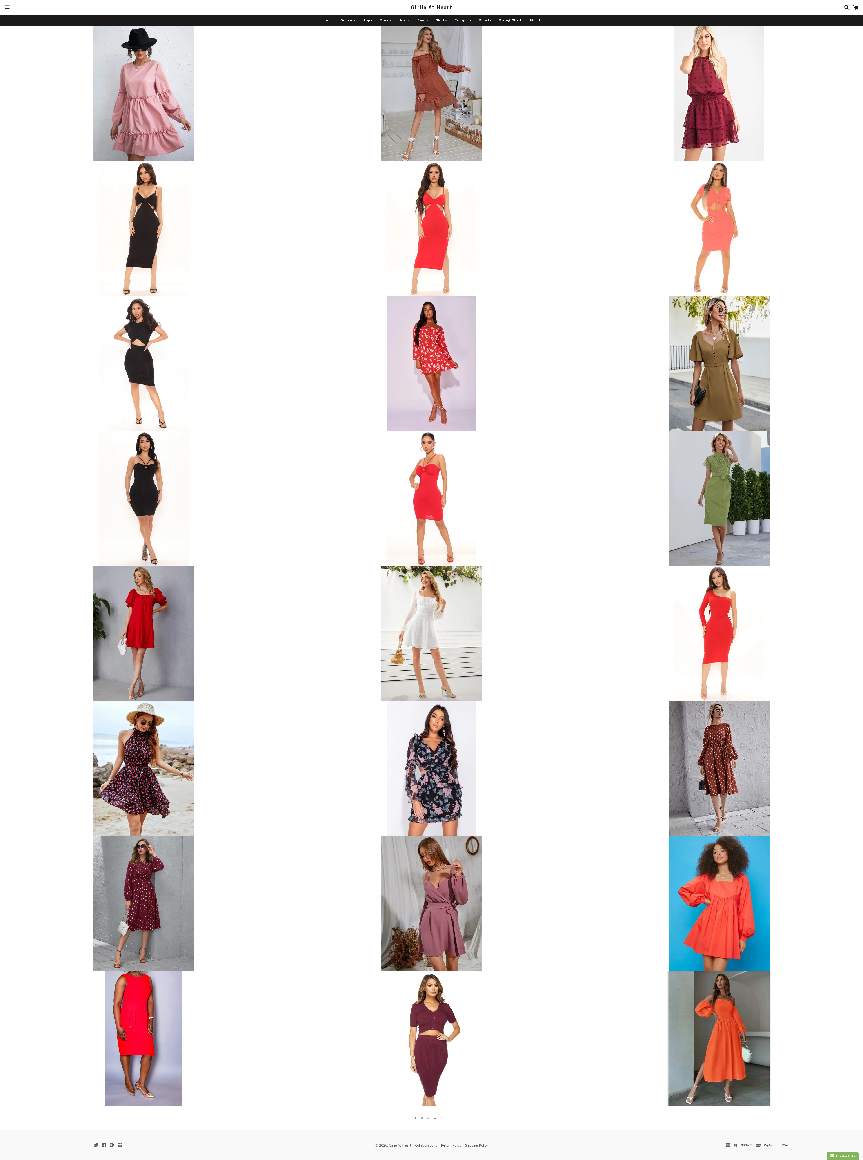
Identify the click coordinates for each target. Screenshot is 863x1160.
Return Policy (451, 1145)
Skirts (441, 20)
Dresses (348, 20)
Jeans (404, 20)
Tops (368, 20)
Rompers (463, 20)
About (535, 20)
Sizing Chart (510, 20)
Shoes (386, 20)
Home (327, 20)
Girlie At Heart (431, 7)
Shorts (485, 20)
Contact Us (844, 1156)
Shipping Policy (476, 1145)
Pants (423, 20)
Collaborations (426, 1145)
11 (442, 1118)
